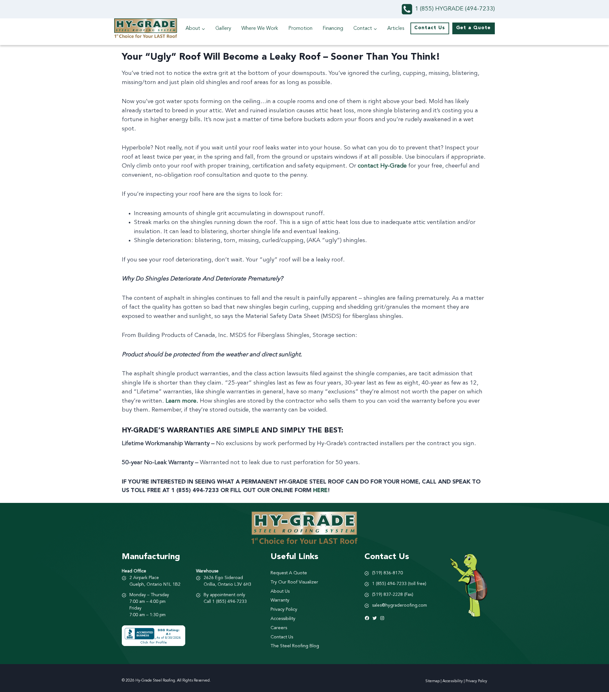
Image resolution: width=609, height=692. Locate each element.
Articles (395, 28)
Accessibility (452, 681)
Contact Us (429, 28)
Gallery (223, 28)
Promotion (300, 28)
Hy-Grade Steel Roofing (155, 680)
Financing (333, 28)
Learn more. (182, 401)
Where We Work (259, 28)
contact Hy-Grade (382, 166)
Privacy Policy (476, 681)
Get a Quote (473, 28)
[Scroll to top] (592, 652)
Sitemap (432, 681)
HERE (320, 490)
